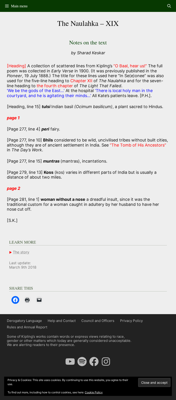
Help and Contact (62, 320)
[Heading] (16, 65)
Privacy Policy (131, 320)
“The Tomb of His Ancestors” (138, 145)
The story (21, 252)
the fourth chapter (55, 85)
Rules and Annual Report (27, 327)
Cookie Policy (94, 392)
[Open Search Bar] (169, 6)
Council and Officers (97, 320)
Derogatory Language (24, 320)
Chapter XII (81, 80)
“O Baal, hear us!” (130, 65)
